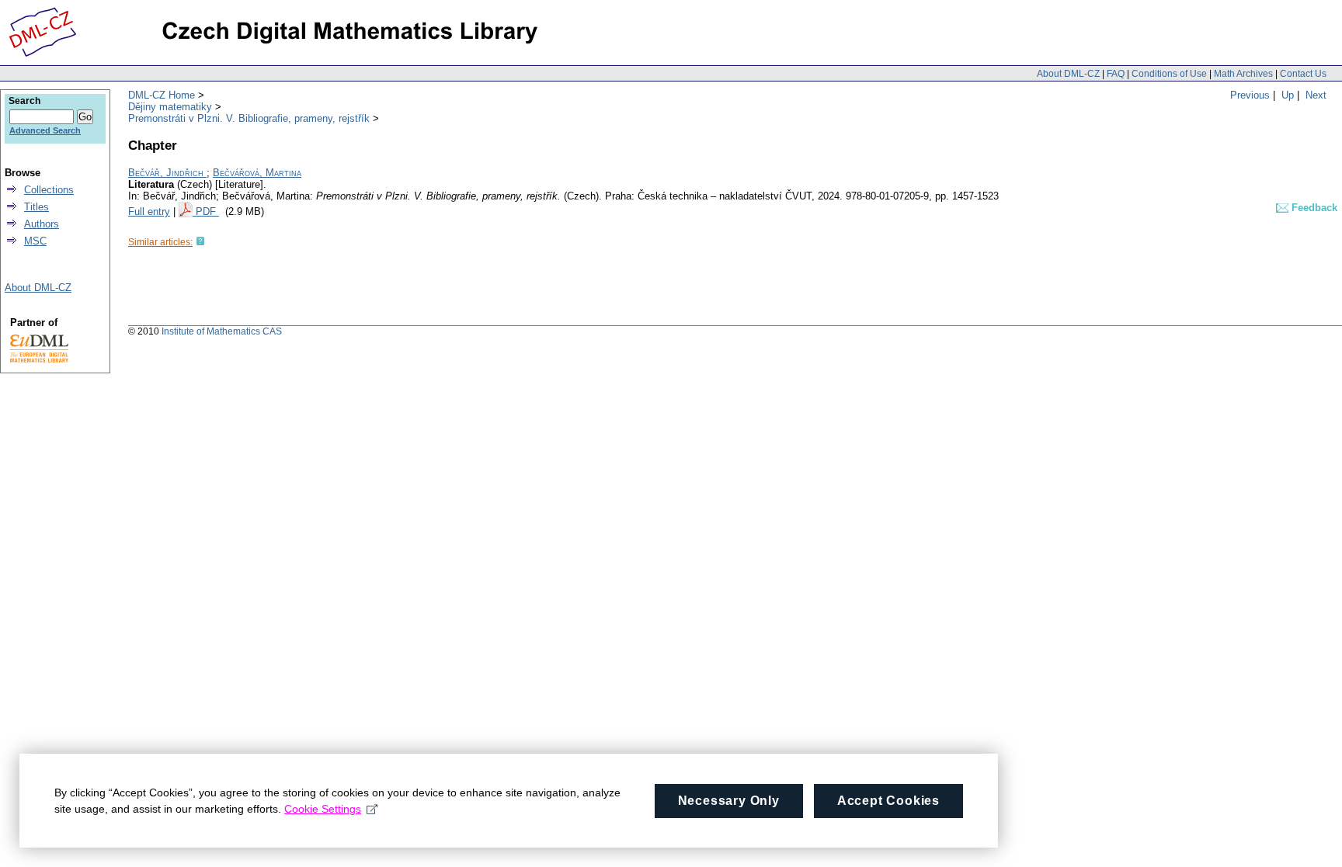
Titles (36, 207)
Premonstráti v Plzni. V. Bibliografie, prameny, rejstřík (249, 118)
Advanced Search (45, 130)
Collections (49, 190)
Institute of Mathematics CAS (222, 331)
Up (1287, 95)
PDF (207, 211)
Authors (41, 224)
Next (1315, 95)
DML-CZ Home (161, 95)
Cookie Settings (322, 809)
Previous (1250, 95)
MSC (35, 241)
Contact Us (1303, 73)
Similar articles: (160, 242)
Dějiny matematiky (170, 107)
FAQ (1116, 73)
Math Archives (1243, 73)
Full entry (149, 211)
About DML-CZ (1068, 73)
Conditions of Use (1169, 73)
